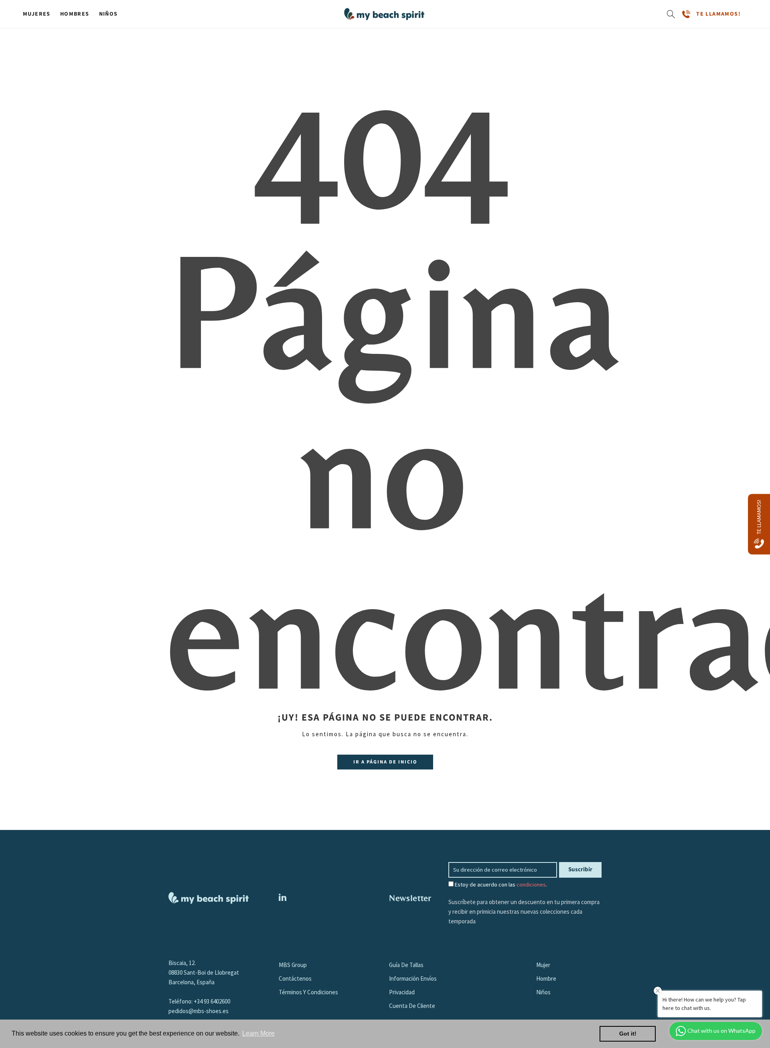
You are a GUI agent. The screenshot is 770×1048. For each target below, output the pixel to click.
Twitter (282, 897)
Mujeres (37, 14)
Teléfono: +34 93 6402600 (199, 1001)
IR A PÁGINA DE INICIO (385, 761)
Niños (108, 14)
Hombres (74, 14)
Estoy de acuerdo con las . (500, 884)
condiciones (531, 884)
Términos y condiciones (308, 992)
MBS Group (293, 965)
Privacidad (402, 992)
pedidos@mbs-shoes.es (198, 1011)
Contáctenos (295, 978)
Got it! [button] (627, 1033)
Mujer (543, 965)
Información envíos (413, 978)
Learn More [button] (258, 1033)
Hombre (546, 978)
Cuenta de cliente (412, 1006)
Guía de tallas (406, 965)
